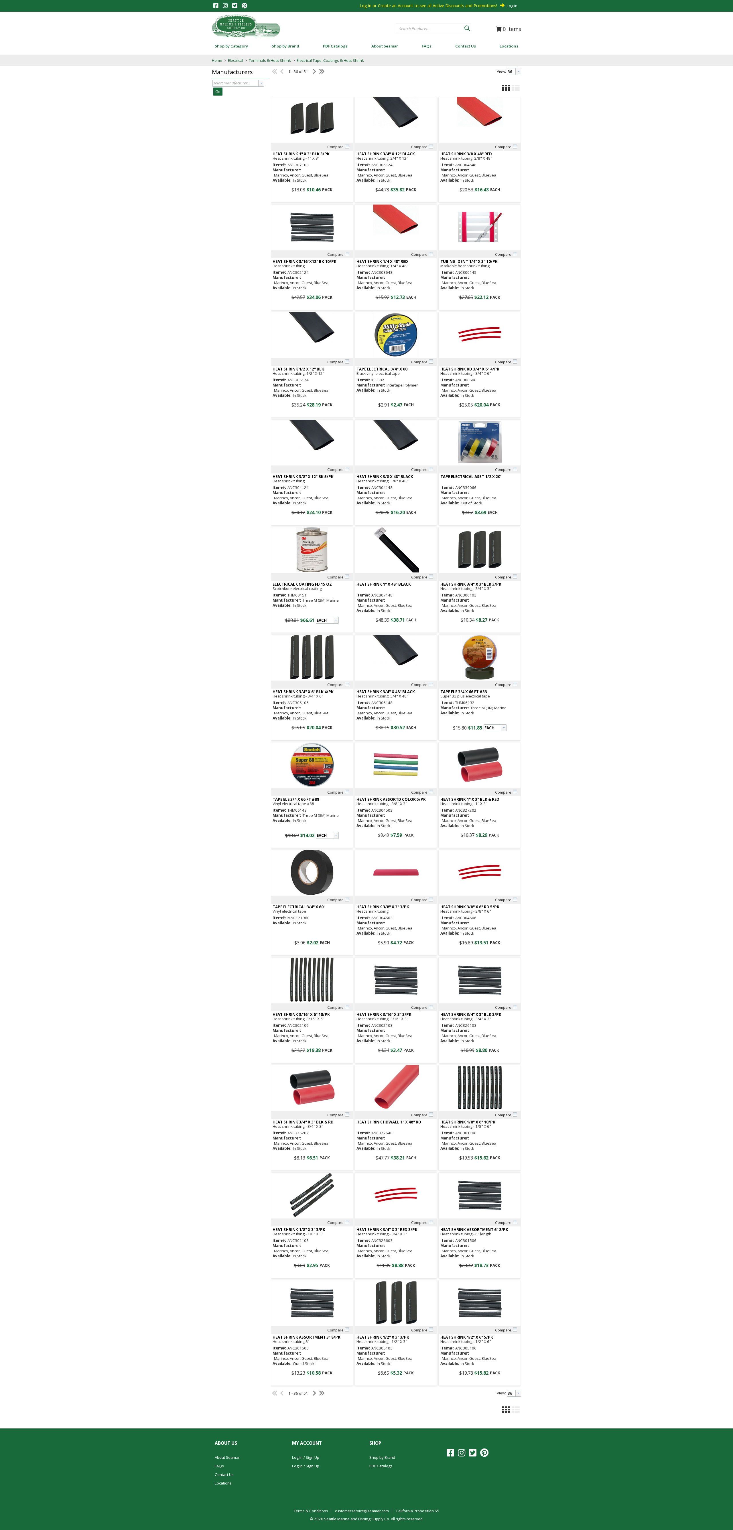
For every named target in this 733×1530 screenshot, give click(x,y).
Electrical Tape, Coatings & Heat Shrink (330, 60)
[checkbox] (347, 146)
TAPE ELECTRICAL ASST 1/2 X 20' (470, 477)
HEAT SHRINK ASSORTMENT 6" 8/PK (474, 1230)
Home (217, 60)
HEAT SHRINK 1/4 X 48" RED (382, 261)
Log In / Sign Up (305, 1457)
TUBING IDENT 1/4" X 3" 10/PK (469, 261)
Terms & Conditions (311, 1510)
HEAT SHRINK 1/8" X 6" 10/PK (467, 1122)
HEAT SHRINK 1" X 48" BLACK (383, 584)
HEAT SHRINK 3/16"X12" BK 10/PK (304, 261)
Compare (335, 146)
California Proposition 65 (417, 1510)
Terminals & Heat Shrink (270, 60)
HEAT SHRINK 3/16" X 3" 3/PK (383, 1014)
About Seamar (227, 1457)
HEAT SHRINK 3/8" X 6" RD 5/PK (469, 907)
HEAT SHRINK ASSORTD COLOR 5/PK (391, 799)
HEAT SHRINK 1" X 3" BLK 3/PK (301, 154)
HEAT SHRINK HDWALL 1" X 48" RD (388, 1122)
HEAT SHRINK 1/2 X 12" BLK (298, 369)
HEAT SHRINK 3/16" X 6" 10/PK (301, 1014)
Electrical (235, 60)
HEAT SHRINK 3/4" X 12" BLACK (385, 154)
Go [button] (217, 91)
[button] (467, 27)
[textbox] (427, 29)
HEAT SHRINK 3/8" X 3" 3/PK (382, 907)
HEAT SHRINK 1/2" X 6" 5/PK (466, 1337)
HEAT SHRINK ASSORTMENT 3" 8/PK (306, 1337)
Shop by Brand (382, 1457)
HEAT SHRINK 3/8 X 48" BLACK (384, 477)
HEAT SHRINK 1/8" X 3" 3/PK (299, 1230)
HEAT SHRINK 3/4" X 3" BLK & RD (303, 1122)
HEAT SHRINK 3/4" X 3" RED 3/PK (386, 1230)
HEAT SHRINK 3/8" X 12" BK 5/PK (303, 477)
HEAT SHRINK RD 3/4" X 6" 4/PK (469, 369)
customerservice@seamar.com (362, 1510)
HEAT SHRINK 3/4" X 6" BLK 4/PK (303, 692)
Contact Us (224, 1474)
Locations (223, 1483)
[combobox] (430, 29)
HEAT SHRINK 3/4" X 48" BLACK (385, 692)
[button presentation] (261, 83)
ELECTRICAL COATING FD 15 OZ (302, 584)
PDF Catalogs (381, 1465)
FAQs (219, 1465)
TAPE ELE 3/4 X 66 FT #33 (463, 692)
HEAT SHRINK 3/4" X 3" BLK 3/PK (470, 584)
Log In (512, 5)
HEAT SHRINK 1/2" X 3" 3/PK (382, 1337)
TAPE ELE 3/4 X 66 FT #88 (296, 799)
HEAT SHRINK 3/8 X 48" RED (466, 154)
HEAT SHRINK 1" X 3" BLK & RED (469, 799)
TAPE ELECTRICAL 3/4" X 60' (382, 369)
